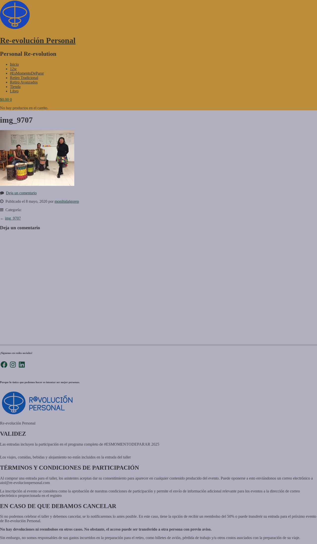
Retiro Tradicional (24, 78)
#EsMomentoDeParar (27, 73)
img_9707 (13, 218)
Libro (14, 91)
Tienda (15, 87)
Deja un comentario (21, 193)
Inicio (14, 64)
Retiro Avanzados (24, 82)
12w (13, 69)
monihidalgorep (66, 201)
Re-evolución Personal (38, 40)
